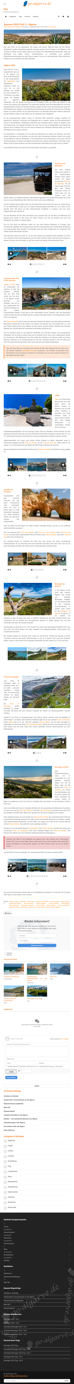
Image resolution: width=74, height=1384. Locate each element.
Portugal (17, 27)
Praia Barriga (65, 903)
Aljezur (10, 722)
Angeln (10, 1146)
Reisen (17, 901)
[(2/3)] (37, 653)
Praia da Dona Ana (50, 443)
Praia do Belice (14, 824)
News (51, 979)
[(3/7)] (56, 253)
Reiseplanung (12, 1187)
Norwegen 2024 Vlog (34, 998)
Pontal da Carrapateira (20, 831)
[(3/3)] (56, 653)
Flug (9, 1166)
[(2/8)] (37, 370)
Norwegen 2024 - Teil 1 (11, 1319)
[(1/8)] (17, 370)
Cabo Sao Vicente (35, 907)
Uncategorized (8, 979)
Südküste (11, 1197)
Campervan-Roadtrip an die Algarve (16, 1115)
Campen (11, 1156)
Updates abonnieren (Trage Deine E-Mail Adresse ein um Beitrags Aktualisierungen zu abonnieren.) (35, 1066)
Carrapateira (11, 81)
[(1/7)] (17, 253)
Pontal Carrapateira (64, 905)
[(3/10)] (56, 865)
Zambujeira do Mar (29, 351)
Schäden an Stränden (11, 977)
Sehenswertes (13, 1192)
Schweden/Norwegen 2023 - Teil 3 (15, 1334)
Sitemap (7, 1282)
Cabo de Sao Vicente (41, 817)
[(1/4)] (17, 742)
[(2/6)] (37, 559)
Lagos (57, 399)
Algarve (58, 907)
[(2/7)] (37, 253)
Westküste (11, 1202)
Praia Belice (24, 907)
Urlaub (11, 901)
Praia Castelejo (54, 903)
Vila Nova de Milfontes (42, 901)
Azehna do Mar (9, 285)
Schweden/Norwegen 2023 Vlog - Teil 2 (17, 1353)
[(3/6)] (56, 559)
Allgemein (11, 1140)
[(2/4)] (37, 742)
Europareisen (8, 1255)
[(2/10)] (37, 865)
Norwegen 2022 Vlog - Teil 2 (13, 1360)
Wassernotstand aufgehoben (10, 999)
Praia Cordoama (14, 905)
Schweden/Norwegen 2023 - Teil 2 (15, 1330)
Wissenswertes (9, 1232)
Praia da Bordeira (60, 831)
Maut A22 (53, 977)
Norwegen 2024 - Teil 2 (11, 1323)
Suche (67, 1380)
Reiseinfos (7, 1238)
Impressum (8, 1273)
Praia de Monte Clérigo (34, 724)
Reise (5, 27)
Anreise (10, 1151)
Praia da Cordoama (26, 810)
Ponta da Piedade (45, 449)
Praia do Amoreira (63, 720)
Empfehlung (30, 983)
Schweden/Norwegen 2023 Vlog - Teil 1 (17, 1349)
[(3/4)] (56, 742)
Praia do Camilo (30, 443)
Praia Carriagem (41, 903)
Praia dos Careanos (27, 532)
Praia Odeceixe (55, 901)
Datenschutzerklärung (12, 1277)
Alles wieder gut (9, 1130)
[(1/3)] (17, 653)
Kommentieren (11, 1077)
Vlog (28, 1001)
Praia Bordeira (51, 905)
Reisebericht (10, 27)
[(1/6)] (17, 559)
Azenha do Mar (50, 907)
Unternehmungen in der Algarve (14, 1123)
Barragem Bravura (15, 907)
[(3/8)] (56, 370)
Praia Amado (40, 905)
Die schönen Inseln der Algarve (14, 1126)
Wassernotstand (9, 1111)
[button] (5, 4)
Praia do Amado (50, 535)
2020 (21, 27)
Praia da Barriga (45, 810)
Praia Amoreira (29, 903)
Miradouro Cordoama (28, 905)
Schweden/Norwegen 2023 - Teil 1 (15, 1327)
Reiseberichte (12, 1182)
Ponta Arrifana (45, 722)
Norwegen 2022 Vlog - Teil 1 (13, 1357)
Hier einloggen (65, 1039)
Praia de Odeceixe (12, 321)
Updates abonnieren (37, 945)
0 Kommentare (52, 27)
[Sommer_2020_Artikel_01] (37, 36)
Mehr (37, 1086)
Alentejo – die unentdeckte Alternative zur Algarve (20, 1119)
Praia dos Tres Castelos (47, 532)
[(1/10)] (17, 865)
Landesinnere (12, 1171)
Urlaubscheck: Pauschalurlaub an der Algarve (37, 978)
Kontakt (6, 1260)
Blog (5, 1249)
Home (6, 1227)
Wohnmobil (12, 1207)
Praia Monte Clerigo (15, 903)
